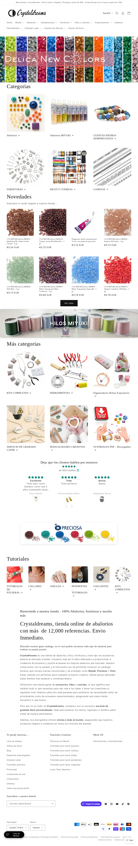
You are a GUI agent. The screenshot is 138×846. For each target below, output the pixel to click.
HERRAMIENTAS (60, 393)
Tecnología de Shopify (49, 837)
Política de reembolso (89, 837)
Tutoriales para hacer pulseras (64, 746)
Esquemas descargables (18, 755)
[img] (69, 466)
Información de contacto (110, 837)
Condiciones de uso (16, 774)
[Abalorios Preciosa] (69, 533)
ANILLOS (55, 586)
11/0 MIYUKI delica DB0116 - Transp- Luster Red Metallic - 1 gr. (52, 241)
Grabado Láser (14, 760)
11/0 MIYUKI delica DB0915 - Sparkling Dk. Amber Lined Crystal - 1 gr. (19, 241)
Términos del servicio (122, 840)
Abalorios (12, 135)
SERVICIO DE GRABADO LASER (21, 448)
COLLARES (35, 586)
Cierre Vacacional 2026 (18, 788)
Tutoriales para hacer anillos (63, 755)
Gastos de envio (14, 746)
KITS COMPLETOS (17, 393)
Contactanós (13, 779)
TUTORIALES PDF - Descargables (112, 446)
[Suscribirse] (52, 804)
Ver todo (69, 303)
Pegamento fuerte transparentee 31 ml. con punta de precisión (84, 240)
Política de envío (105, 840)
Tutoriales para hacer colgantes (65, 764)
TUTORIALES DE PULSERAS (15, 589)
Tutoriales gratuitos (16, 764)
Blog (9, 750)
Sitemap (11, 783)
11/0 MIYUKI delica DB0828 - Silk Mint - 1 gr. (19, 288)
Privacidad (12, 769)
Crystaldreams (34, 837)
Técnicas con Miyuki (59, 741)
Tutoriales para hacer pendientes (66, 760)
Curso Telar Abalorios (60, 769)
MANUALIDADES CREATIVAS (67, 446)
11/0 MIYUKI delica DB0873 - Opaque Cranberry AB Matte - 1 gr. (117, 289)
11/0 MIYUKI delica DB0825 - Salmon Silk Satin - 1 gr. (116, 240)
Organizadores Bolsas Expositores (111, 393)
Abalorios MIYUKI (60, 135)
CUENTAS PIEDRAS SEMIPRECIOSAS (104, 137)
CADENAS (99, 189)
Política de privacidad (69, 837)
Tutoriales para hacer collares (64, 750)
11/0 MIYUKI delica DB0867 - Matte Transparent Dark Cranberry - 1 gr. (51, 289)
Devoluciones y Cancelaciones (107, 741)
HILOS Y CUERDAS (61, 189)
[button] (19, 22)
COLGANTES (100, 586)
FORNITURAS (15, 189)
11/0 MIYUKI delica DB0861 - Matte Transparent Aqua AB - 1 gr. (84, 289)
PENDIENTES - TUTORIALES (79, 589)
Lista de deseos (14, 741)
